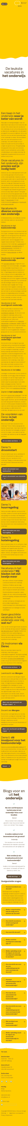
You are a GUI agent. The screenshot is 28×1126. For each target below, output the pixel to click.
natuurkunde (10, 200)
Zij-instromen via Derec (10, 667)
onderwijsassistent (7, 248)
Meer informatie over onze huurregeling (11, 531)
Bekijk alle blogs (13, 876)
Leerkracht (20, 244)
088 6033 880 (5, 1095)
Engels (19, 323)
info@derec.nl (5, 1097)
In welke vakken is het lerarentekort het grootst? (14, 835)
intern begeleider (6, 246)
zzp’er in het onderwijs (14, 395)
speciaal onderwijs (9, 264)
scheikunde (12, 323)
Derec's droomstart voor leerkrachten (11, 470)
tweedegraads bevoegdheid (9, 33)
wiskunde (21, 321)
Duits (22, 323)
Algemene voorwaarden (16, 1113)
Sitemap (3, 1113)
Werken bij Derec (6, 1091)
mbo (13, 376)
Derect (5, 766)
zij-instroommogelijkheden (16, 659)
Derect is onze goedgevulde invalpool (12, 747)
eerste (17, 31)
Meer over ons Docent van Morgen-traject (14, 730)
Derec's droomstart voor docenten (14, 476)
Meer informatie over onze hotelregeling (11, 562)
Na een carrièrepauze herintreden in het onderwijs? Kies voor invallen (14, 811)
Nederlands (4, 325)
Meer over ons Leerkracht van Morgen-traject (12, 703)
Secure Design (21, 1111)
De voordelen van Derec (10, 441)
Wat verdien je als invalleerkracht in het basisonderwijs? (14, 858)
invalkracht (15, 202)
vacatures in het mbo (19, 388)
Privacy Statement (6, 1115)
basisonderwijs (11, 252)
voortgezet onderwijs (7, 313)
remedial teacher (17, 246)
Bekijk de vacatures (9, 46)
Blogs (3, 1089)
